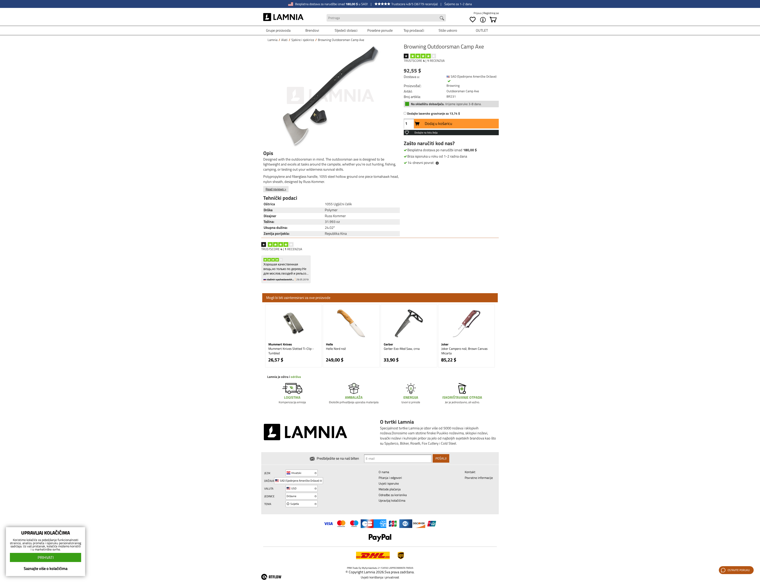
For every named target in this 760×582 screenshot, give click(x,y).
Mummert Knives (280, 344)
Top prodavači (414, 30)
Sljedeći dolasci (346, 30)
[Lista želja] (472, 20)
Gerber (388, 344)
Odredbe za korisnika (393, 495)
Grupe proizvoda (278, 30)
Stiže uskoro (448, 30)
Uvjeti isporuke (389, 483)
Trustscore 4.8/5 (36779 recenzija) (414, 4)
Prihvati (46, 557)
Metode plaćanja (390, 489)
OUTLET (482, 30)
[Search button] (442, 18)
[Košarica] (493, 20)
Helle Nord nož (336, 348)
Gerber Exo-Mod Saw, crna (402, 348)
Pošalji (440, 458)
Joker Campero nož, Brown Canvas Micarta (464, 351)
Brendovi (312, 30)
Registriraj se (491, 13)
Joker (444, 344)
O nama (384, 472)
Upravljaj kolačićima (392, 500)
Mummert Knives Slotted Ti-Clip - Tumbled (291, 351)
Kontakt (470, 472)
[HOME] (283, 18)
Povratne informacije (479, 477)
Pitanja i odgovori (390, 477)
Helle (329, 344)
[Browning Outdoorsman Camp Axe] (330, 95)
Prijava (478, 13)
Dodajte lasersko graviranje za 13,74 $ (433, 113)
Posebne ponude (380, 30)
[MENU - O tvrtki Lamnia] (483, 20)
